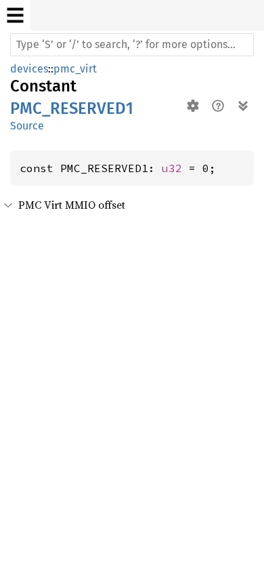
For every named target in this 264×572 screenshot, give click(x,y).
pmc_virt (75, 68)
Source (27, 125)
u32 (172, 168)
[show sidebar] (15, 15)
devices (29, 68)
